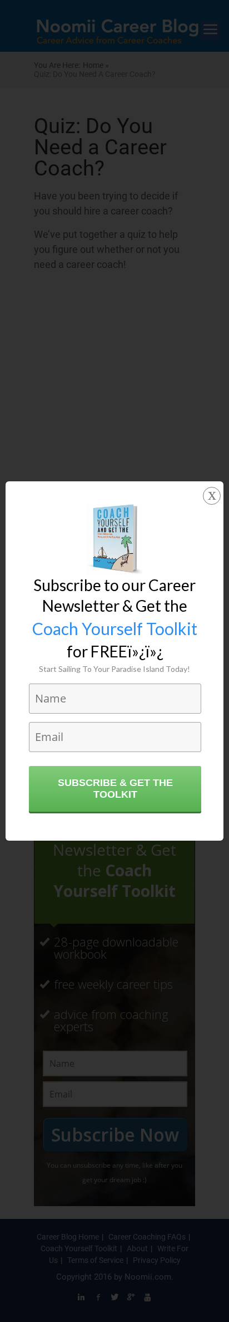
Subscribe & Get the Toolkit (115, 788)
